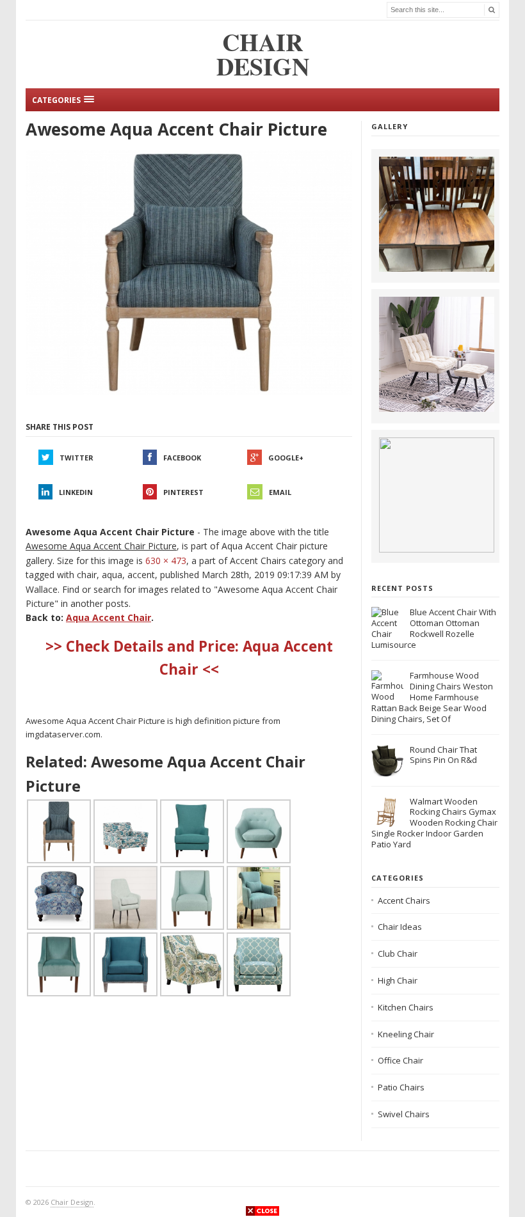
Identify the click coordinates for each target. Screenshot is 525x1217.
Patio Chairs (401, 1087)
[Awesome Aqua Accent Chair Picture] (189, 273)
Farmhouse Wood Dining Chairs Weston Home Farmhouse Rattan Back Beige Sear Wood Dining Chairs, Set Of (432, 697)
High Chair (397, 980)
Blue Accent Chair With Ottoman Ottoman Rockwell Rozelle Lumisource (433, 628)
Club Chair (397, 953)
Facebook (182, 457)
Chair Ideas (400, 926)
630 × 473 (165, 560)
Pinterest (183, 492)
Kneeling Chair (406, 1034)
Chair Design (72, 1202)
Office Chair (400, 1060)
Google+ (285, 457)
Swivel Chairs (404, 1114)
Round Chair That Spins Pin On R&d (443, 755)
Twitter (76, 457)
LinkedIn (76, 492)
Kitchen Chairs (405, 1007)
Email (280, 492)
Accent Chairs (404, 900)
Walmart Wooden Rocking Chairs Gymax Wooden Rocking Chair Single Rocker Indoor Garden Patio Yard (434, 823)
